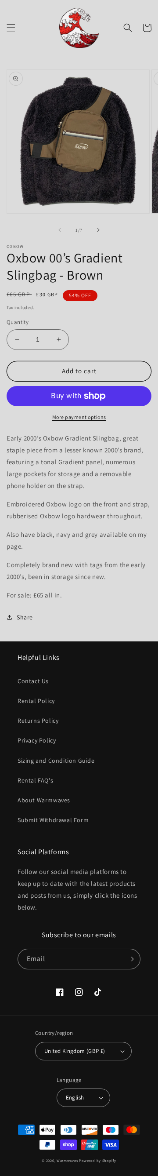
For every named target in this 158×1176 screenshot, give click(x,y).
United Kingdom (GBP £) (74, 1051)
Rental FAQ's (35, 780)
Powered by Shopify (97, 1160)
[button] (11, 27)
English (75, 1097)
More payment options (79, 417)
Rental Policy (36, 701)
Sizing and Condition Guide (56, 761)
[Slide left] (59, 230)
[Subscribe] (130, 959)
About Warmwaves (44, 800)
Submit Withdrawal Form (53, 820)
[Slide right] (98, 230)
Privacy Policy (37, 740)
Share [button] (25, 617)
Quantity (18, 322)
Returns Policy (38, 721)
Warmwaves (67, 1160)
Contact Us (33, 681)
